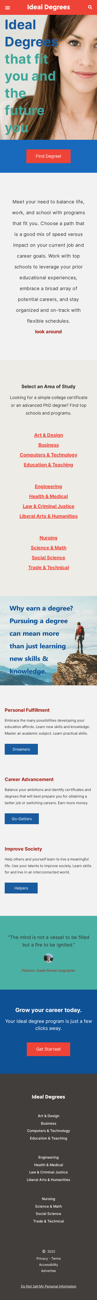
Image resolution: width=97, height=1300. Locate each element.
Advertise (48, 1271)
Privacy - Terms (48, 1258)
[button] (7, 7)
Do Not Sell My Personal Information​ (48, 1286)
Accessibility (48, 1265)
